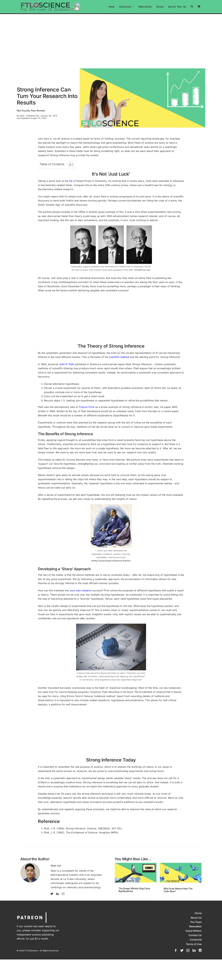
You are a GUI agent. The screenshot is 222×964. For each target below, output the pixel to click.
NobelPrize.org (142, 270)
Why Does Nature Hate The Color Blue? (178, 890)
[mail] (63, 893)
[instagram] (187, 950)
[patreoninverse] (32, 912)
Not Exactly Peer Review (31, 110)
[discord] (200, 950)
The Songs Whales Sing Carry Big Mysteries (134, 890)
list (70, 180)
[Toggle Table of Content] (69, 164)
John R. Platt (66, 364)
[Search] (192, 7)
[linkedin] (57, 893)
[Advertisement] (111, 37)
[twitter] (52, 893)
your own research (81, 590)
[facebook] (175, 950)
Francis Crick (87, 406)
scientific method (119, 356)
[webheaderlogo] (50, 3)
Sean (22, 115)
